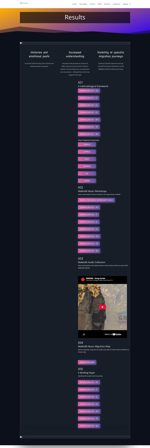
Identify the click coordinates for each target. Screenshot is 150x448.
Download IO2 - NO (89, 236)
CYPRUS (87, 151)
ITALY (87, 159)
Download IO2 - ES (89, 229)
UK (87, 173)
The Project (83, 4)
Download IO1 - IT (88, 98)
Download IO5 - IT (88, 389)
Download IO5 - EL (89, 397)
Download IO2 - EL (89, 222)
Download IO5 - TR (89, 418)
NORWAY (87, 166)
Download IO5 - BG (89, 426)
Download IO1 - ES (89, 112)
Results (92, 4)
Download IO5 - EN (89, 382)
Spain (87, 180)
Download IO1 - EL (89, 105)
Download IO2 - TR (89, 243)
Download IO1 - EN (89, 90)
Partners (107, 4)
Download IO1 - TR (89, 127)
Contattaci (116, 4)
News (99, 4)
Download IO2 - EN (89, 207)
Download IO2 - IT (88, 214)
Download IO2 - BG (89, 251)
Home (74, 4)
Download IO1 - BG (89, 134)
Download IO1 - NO (89, 119)
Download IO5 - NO (89, 411)
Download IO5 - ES (89, 404)
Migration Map (87, 362)
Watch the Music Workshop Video (96, 200)
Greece (87, 144)
